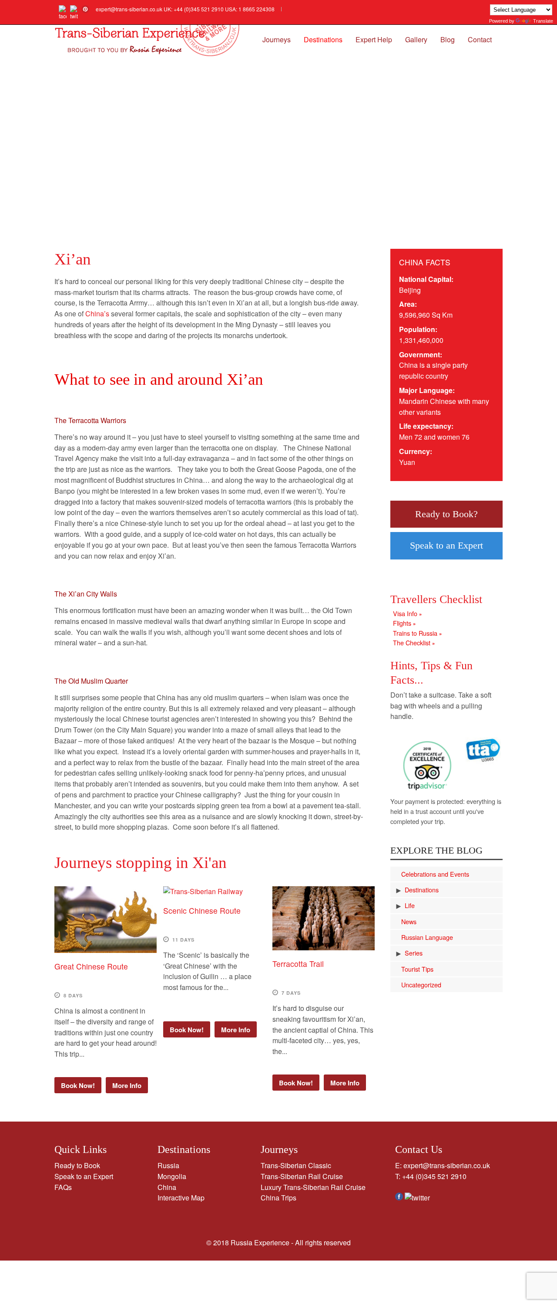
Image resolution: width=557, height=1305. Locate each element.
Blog (447, 39)
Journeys (276, 39)
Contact (480, 39)
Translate (543, 21)
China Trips (278, 1198)
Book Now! (78, 1085)
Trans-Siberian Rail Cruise (302, 1176)
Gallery (416, 39)
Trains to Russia (417, 632)
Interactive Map (181, 1198)
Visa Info (407, 613)
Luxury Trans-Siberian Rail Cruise (313, 1187)
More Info (126, 1085)
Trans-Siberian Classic (296, 1165)
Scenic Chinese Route (202, 910)
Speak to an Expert (446, 545)
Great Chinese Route (91, 966)
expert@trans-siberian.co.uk (129, 9)
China (167, 1187)
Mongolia (172, 1176)
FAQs (63, 1187)
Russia (168, 1165)
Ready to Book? (446, 513)
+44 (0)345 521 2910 (199, 9)
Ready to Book (77, 1165)
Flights (404, 622)
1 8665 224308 (256, 9)
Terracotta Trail (298, 963)
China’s (97, 313)
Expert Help (374, 39)
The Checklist (414, 642)
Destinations (323, 39)
